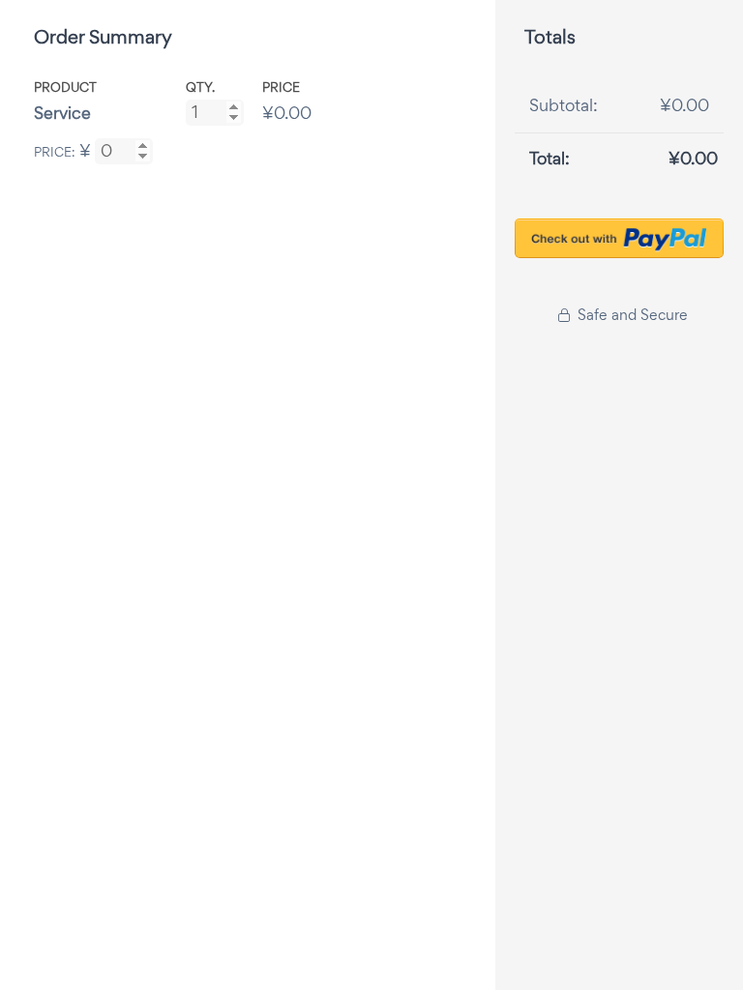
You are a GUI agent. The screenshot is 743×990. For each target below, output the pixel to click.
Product (65, 87)
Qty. (200, 87)
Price (281, 87)
